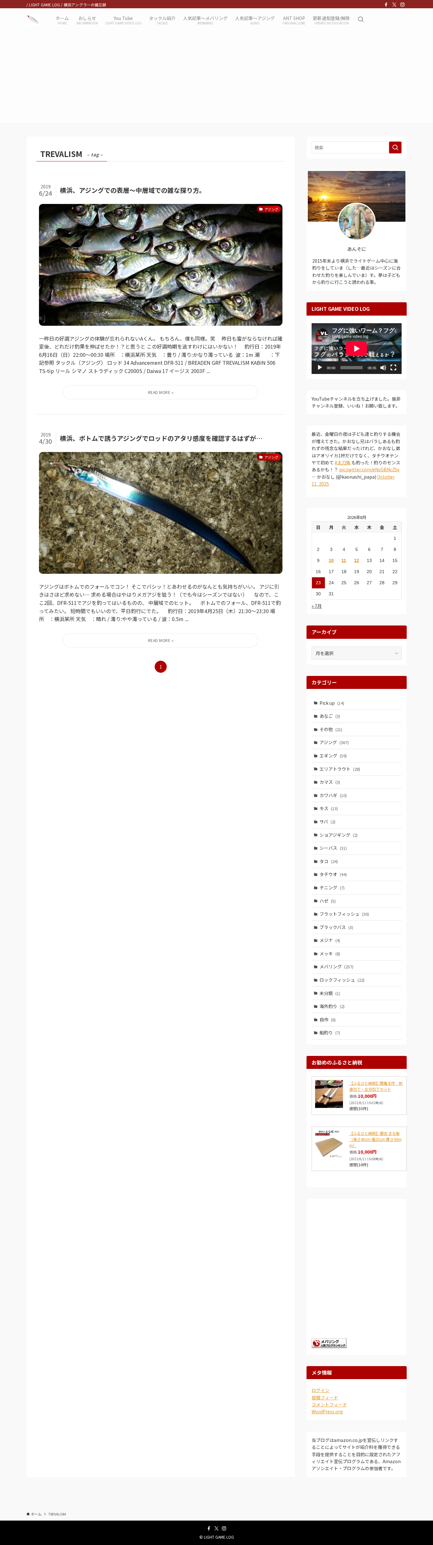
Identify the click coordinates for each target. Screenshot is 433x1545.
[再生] (320, 367)
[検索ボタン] (361, 19)
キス (329, 808)
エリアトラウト (340, 769)
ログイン (320, 1390)
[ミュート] (383, 367)
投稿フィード (325, 1397)
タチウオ (333, 874)
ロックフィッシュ (342, 980)
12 (356, 560)
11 (343, 560)
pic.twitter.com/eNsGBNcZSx (369, 469)
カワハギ (333, 795)
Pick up (332, 703)
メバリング (336, 966)
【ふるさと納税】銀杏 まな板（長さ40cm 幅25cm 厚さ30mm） (375, 1139)
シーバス (333, 848)
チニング (332, 887)
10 (331, 560)
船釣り (330, 1032)
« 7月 (317, 606)
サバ (327, 821)
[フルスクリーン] (393, 367)
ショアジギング (339, 835)
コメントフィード (329, 1404)
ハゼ (328, 901)
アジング (334, 742)
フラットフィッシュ (344, 914)
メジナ (330, 940)
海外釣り (332, 1006)
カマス (330, 782)
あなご (330, 716)
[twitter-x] (394, 4)
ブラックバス (336, 927)
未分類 (330, 993)
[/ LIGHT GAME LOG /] (32, 19)
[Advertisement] (216, 78)
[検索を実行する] (395, 147)
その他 (331, 729)
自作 (328, 1019)
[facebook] (386, 4)
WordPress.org (327, 1411)
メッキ (330, 953)
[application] (357, 348)
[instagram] (402, 4)
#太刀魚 (343, 462)
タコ (329, 861)
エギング (333, 755)
